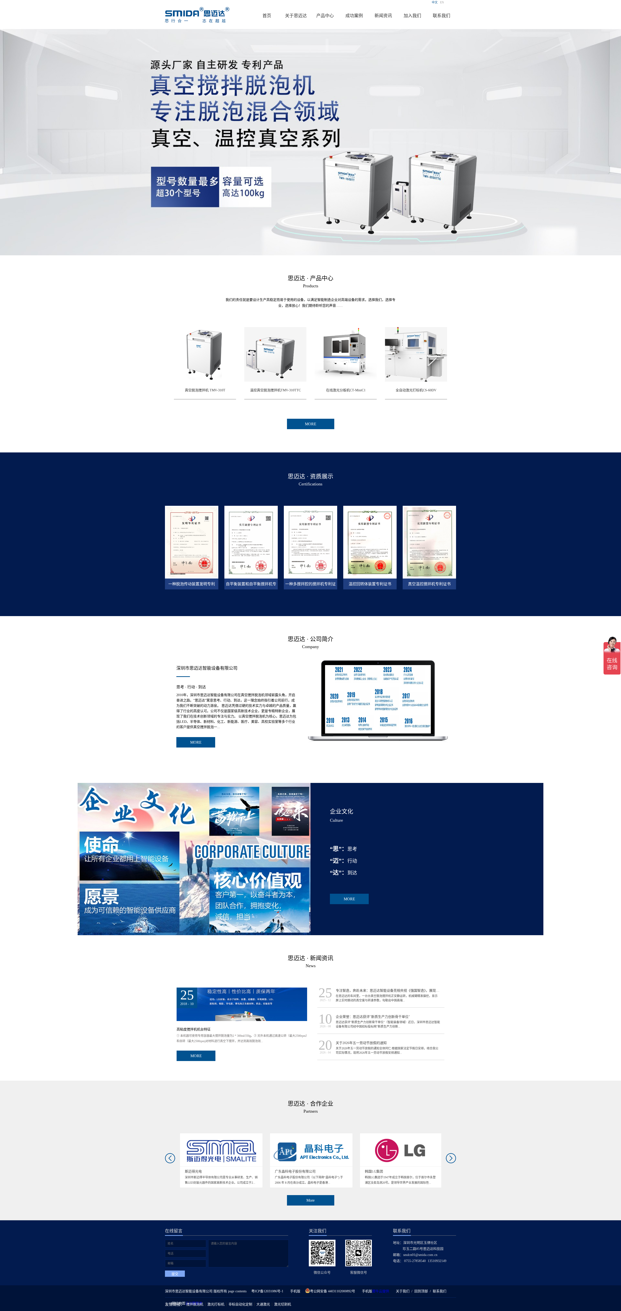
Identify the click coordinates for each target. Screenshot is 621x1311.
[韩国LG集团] (311, 1135)
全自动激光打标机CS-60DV (416, 390)
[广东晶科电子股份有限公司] (221, 1135)
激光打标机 (215, 1304)
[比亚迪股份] (401, 1135)
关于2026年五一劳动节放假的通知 (361, 1043)
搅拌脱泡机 (194, 1304)
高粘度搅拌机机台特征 (194, 1029)
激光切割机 (282, 1304)
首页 (266, 15)
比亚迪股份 (373, 1171)
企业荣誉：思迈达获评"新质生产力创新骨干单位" (373, 1017)
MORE (196, 742)
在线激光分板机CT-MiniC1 (346, 390)
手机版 (294, 1291)
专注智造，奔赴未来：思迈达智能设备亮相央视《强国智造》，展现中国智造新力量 (398, 990)
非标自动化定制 (240, 1304)
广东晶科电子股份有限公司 (205, 1171)
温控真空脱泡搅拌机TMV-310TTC (275, 390)
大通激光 (263, 1304)
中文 (435, 2)
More (310, 1200)
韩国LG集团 (284, 1171)
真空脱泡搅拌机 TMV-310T (205, 390)
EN (442, 2)
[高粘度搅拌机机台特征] (242, 990)
